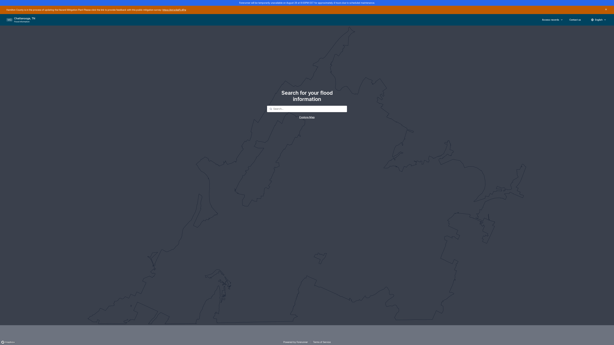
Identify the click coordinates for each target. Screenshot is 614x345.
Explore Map (307, 117)
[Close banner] (606, 9)
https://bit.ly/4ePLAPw (174, 10)
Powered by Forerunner (295, 342)
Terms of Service (322, 342)
